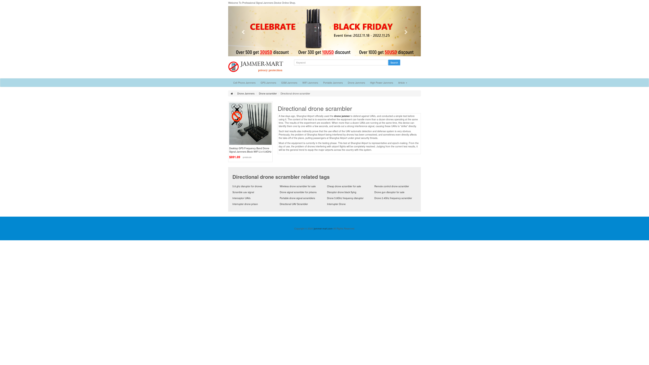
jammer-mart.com (323, 228)
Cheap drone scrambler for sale (344, 186)
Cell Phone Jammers (244, 82)
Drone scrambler (268, 93)
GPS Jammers (268, 82)
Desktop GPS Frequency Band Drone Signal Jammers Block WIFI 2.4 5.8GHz (250, 150)
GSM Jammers (289, 82)
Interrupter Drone (336, 204)
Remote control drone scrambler (391, 186)
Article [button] (401, 82)
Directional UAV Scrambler (294, 204)
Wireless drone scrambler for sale (298, 186)
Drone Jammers (356, 82)
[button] (242, 31)
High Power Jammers (381, 82)
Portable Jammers (333, 82)
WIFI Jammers (310, 82)
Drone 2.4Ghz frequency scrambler (393, 198)
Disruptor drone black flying (341, 192)
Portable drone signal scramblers (297, 198)
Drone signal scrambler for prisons (298, 192)
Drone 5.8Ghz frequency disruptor (345, 198)
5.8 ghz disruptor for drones (247, 186)
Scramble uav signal (243, 192)
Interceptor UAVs (241, 198)
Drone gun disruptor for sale (389, 192)
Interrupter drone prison (245, 204)
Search (394, 62)
